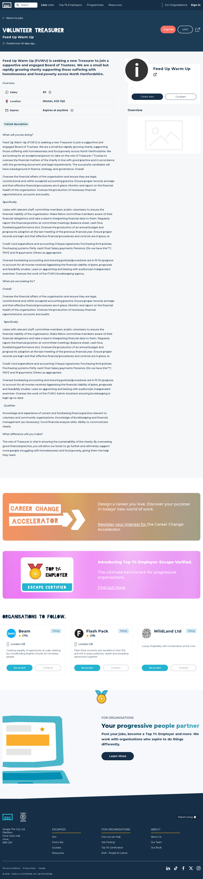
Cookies (41, 868)
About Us (156, 836)
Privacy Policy (29, 868)
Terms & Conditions (11, 868)
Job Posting (108, 842)
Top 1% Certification (112, 847)
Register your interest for (122, 524)
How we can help (111, 836)
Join (54, 836)
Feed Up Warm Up (171, 68)
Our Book (156, 847)
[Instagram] (198, 868)
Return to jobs (14, 18)
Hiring (56, 630)
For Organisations (176, 4)
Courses (56, 847)
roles (47, 4)
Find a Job (57, 842)
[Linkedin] (168, 868)
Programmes (95, 4)
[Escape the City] (7, 5)
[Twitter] (191, 868)
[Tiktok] (176, 868)
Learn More (117, 756)
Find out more (111, 587)
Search (25, 5)
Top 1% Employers (70, 4)
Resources (115, 4)
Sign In (195, 4)
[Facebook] (183, 868)
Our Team (156, 842)
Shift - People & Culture (115, 853)
